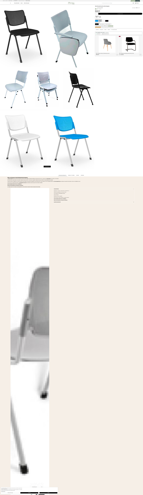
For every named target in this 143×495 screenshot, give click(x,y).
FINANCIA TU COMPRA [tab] (71, 175)
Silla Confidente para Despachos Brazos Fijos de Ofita (103, 53)
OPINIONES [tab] (82, 175)
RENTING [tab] (77, 175)
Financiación (101, 29)
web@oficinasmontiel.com (105, 33)
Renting (105, 29)
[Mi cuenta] (133, 3)
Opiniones (109, 29)
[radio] (96, 17)
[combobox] (117, 3)
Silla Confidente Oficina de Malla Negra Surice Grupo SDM (127, 53)
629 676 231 (98, 33)
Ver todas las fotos (47, 166)
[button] (136, 3)
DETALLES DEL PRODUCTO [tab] (62, 175)
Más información (3, 491)
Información (97, 29)
